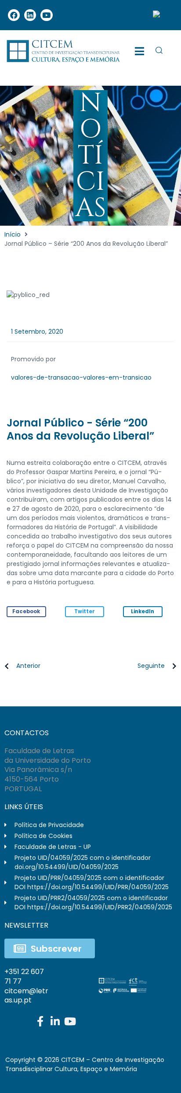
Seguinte (151, 665)
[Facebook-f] (40, 1021)
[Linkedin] (30, 15)
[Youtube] (46, 15)
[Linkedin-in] (55, 1021)
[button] (26, 611)
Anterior (28, 665)
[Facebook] (14, 15)
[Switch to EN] (159, 15)
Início (12, 234)
